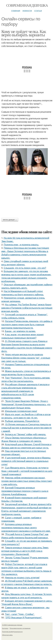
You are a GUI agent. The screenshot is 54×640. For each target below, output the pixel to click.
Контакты (5, 628)
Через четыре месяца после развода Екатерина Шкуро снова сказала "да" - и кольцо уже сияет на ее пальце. (25, 358)
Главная (15, 10)
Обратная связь (7, 635)
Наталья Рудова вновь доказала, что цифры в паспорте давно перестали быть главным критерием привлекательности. (26, 324)
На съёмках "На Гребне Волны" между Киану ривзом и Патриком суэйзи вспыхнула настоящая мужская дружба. (26, 308)
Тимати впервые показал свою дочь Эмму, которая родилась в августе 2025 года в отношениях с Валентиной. (25, 551)
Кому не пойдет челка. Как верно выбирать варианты (23, 33)
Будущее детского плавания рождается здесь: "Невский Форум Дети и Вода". (26, 602)
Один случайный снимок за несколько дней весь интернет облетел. (24, 263)
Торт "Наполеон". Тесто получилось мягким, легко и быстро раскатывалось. (25, 379)
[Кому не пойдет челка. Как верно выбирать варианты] (27, 161)
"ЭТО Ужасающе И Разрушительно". (23, 617)
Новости (27, 10)
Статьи (38, 10)
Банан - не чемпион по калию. (20, 331)
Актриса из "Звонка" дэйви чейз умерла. (25, 434)
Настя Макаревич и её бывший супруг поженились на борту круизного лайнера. (22, 293)
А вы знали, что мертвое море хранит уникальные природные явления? (22, 336)
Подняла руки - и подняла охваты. (21, 244)
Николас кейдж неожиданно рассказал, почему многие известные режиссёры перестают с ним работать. (26, 481)
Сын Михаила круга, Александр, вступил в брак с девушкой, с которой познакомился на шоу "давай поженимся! (26, 471)
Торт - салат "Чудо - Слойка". (19, 614)
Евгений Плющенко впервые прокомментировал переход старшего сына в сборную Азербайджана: (24, 491)
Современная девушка (27, 5)
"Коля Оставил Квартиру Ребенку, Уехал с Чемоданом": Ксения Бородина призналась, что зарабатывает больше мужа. (25, 404)
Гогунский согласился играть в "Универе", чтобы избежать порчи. (24, 316)
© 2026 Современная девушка (12, 625)
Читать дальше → (10, 220)
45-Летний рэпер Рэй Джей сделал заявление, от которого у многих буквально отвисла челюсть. (26, 582)
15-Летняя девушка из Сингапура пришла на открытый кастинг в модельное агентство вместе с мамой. (26, 428)
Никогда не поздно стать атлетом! (22, 577)
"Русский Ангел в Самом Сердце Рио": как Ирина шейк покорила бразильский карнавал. (24, 536)
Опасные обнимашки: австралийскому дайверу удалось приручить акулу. (26, 286)
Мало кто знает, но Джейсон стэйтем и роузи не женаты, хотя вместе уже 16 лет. (26, 416)
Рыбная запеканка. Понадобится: (22, 421)
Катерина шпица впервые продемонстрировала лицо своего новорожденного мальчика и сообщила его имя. (26, 527)
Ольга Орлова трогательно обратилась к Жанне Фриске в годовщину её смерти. (23, 439)
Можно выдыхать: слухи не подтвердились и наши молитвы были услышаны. (26, 372)
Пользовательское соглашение (20, 628)
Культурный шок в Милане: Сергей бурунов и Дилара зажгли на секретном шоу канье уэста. (26, 446)
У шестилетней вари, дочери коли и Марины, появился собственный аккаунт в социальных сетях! (26, 461)
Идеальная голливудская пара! (21, 411)
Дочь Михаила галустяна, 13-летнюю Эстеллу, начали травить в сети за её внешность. (26, 596)
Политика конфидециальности (12, 632)
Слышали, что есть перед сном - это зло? (25, 267)
